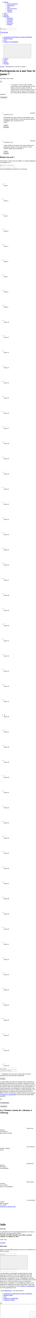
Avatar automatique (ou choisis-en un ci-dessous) (13, 169)
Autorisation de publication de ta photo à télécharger (17, 37)
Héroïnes (9, 24)
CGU (5, 40)
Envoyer (3, 1078)
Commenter (4, 97)
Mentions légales (8, 38)
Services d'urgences (12, 3)
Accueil (2, 66)
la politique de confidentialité (8, 1094)
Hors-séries (10, 23)
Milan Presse (8, 1290)
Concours (9, 11)
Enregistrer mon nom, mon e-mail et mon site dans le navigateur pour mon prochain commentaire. (15, 1074)
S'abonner (3, 1242)
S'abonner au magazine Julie (8, 1206)
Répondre (6, 127)
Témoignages (10, 5)
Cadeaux (9, 10)
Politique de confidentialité (10, 42)
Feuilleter (9, 21)
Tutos (8, 7)
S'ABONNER (4, 32)
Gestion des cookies (9, 1300)
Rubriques (10, 18)
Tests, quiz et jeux (12, 8)
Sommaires (10, 19)
